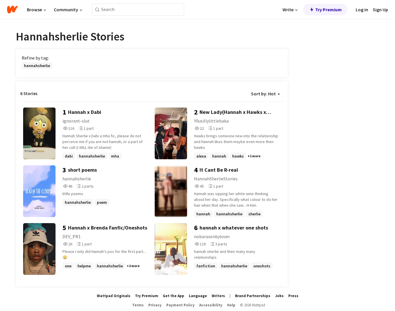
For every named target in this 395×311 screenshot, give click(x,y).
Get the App (173, 295)
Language (198, 295)
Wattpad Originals (113, 295)
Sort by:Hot (263, 94)
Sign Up (380, 9)
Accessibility (210, 305)
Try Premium (328, 9)
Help (231, 305)
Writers (218, 295)
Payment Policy (180, 305)
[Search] (97, 9)
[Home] (12, 9)
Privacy (155, 305)
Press (293, 295)
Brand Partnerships (252, 295)
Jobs (279, 295)
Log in (362, 9)
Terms (138, 305)
